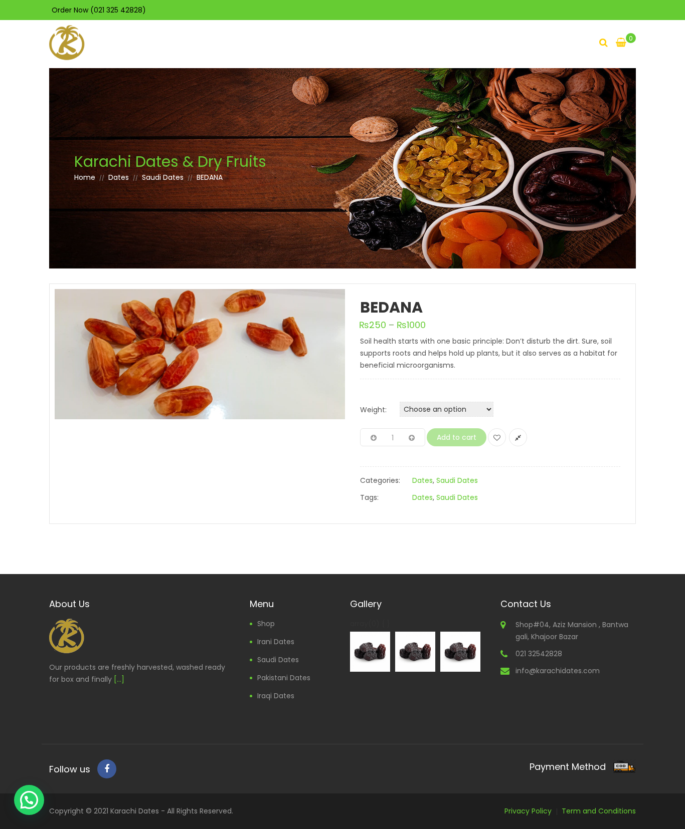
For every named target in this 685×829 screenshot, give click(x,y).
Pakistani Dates (283, 678)
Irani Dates (275, 642)
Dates (118, 177)
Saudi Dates (163, 177)
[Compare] (518, 437)
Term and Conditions (599, 811)
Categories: (380, 480)
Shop (266, 624)
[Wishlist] (497, 437)
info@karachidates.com (558, 671)
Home (84, 177)
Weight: (373, 410)
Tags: (369, 497)
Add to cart (456, 437)
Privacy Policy (528, 811)
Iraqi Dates (275, 696)
